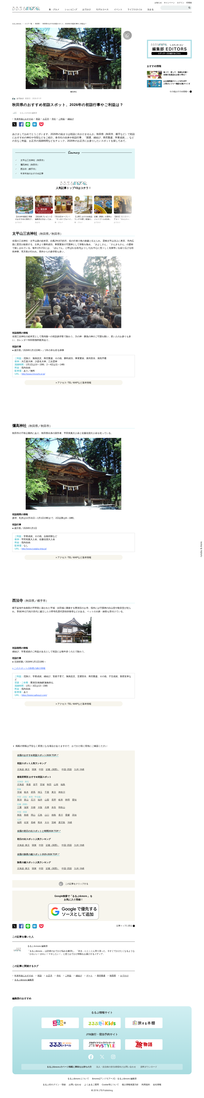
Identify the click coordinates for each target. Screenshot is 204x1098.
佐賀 (26, 822)
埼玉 (40, 792)
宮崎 (54, 822)
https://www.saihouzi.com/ (34, 695)
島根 (26, 815)
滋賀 (26, 807)
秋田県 (37, 24)
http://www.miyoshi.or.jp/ (33, 374)
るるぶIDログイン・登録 (54, 1084)
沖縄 (70, 822)
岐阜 (60, 799)
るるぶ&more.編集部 (24, 980)
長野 (54, 799)
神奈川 (61, 792)
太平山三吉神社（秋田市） (33, 160)
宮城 (42, 784)
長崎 (33, 822)
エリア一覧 (28, 24)
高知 (74, 815)
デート (89, 975)
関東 (34, 769)
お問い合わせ (75, 1084)
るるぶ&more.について (78, 1078)
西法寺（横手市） (28, 169)
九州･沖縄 (79, 769)
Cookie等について (110, 1084)
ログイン (180, 3)
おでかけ (124, 975)
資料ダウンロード (148, 1067)
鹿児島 (61, 822)
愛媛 (67, 815)
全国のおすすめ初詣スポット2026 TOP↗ (38, 755)
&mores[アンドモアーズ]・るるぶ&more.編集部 (114, 1078)
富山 (26, 799)
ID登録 (189, 3)
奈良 (54, 807)
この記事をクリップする (76, 884)
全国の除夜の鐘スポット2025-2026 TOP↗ (38, 854)
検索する (189, 8)
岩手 (35, 784)
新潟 (19, 799)
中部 (41, 769)
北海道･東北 (23, 769)
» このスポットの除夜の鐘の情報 (28, 668)
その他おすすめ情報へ (179, 91)
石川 (33, 799)
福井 (40, 799)
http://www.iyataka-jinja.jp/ (34, 548)
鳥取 (19, 815)
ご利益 (62, 119)
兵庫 (47, 807)
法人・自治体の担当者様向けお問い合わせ (116, 1067)
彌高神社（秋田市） (29, 164)
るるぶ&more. (17, 24)
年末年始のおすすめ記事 (31, 173)
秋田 (49, 784)
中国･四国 (67, 769)
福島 (63, 784)
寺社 (54, 119)
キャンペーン (169, 3)
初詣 (38, 119)
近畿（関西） (52, 769)
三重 (19, 807)
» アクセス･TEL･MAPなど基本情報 (73, 382)
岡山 (33, 815)
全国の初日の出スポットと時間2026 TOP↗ (39, 831)
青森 (28, 784)
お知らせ (158, 3)
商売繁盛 (101, 975)
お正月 (46, 119)
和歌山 (61, 807)
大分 (47, 822)
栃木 (26, 792)
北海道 (20, 784)
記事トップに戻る (124, 926)
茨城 (19, 792)
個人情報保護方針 (130, 1084)
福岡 (19, 822)
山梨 (47, 799)
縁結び (71, 119)
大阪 (40, 807)
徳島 (54, 815)
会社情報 (157, 1084)
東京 (54, 792)
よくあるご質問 (91, 1084)
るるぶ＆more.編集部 (37, 946)
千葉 (47, 792)
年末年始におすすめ (23, 119)
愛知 (74, 799)
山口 (47, 815)
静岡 (67, 799)
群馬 (33, 792)
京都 (33, 807)
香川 (60, 815)
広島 (40, 815)
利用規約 (146, 1084)
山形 (56, 784)
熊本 (40, 822)
